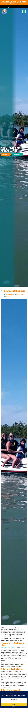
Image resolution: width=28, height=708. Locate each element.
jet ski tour (16, 683)
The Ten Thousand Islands (7, 647)
